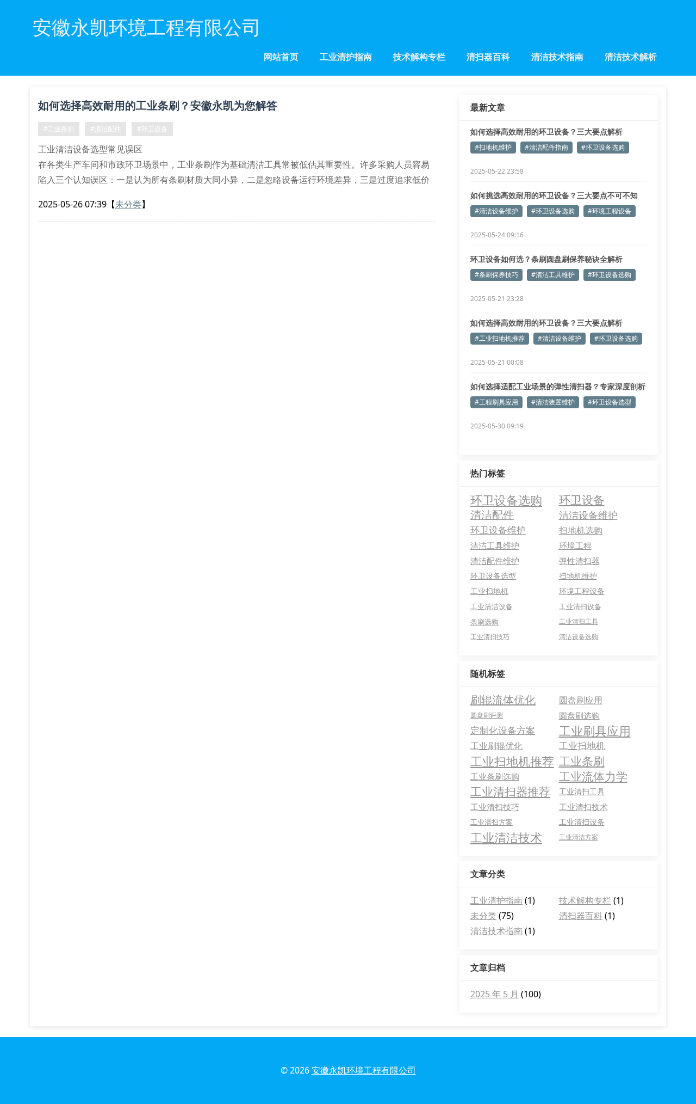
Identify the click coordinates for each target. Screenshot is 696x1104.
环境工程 (575, 545)
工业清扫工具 (578, 621)
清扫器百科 (488, 57)
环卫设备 (582, 499)
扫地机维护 (578, 576)
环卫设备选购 (506, 499)
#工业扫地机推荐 (500, 338)
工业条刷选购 (494, 776)
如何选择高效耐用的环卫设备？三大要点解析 (546, 131)
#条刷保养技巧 (496, 274)
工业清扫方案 (491, 822)
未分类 (128, 204)
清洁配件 (492, 514)
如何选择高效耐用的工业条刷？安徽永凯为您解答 (157, 105)
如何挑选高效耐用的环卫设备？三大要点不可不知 (554, 195)
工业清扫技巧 (489, 636)
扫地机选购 (580, 530)
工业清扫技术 (583, 806)
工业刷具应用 (595, 730)
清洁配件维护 (494, 560)
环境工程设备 (582, 591)
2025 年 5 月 (494, 994)
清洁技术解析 (631, 57)
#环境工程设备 (609, 211)
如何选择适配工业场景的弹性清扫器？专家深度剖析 (557, 386)
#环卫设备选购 (603, 147)
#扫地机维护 (493, 147)
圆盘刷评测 (486, 715)
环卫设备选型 (493, 576)
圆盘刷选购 (579, 715)
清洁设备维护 (588, 515)
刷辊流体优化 (503, 699)
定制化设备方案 (502, 730)
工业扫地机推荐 (512, 761)
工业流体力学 (593, 776)
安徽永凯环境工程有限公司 (364, 1070)
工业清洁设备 (491, 606)
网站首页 (281, 57)
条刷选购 (484, 622)
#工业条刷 (59, 128)
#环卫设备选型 (609, 402)
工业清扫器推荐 (510, 791)
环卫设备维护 (498, 530)
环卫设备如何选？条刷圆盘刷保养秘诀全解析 (546, 259)
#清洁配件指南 (546, 147)
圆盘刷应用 (580, 700)
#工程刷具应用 (496, 402)
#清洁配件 (105, 128)
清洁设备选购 (578, 636)
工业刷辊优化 (496, 746)
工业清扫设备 (580, 606)
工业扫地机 (489, 591)
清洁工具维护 (494, 545)
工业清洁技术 (506, 837)
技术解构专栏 (419, 57)
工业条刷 (582, 761)
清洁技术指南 (557, 57)
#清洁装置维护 (553, 402)
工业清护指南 (346, 57)
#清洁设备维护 (496, 211)
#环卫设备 (152, 128)
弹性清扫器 (579, 560)
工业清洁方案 (578, 837)
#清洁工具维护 (553, 274)
